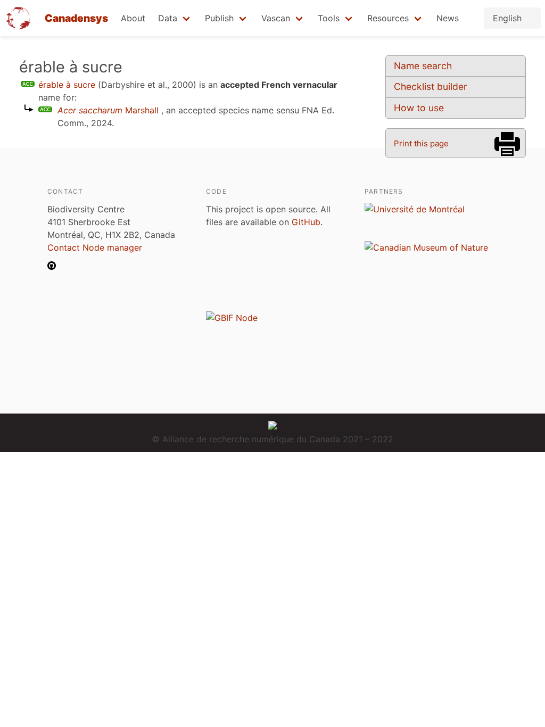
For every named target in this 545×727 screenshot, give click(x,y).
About (133, 18)
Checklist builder (430, 86)
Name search (423, 65)
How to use (419, 107)
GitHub (306, 222)
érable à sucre (66, 84)
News (447, 18)
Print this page (421, 143)
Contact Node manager (94, 247)
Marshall (108, 110)
